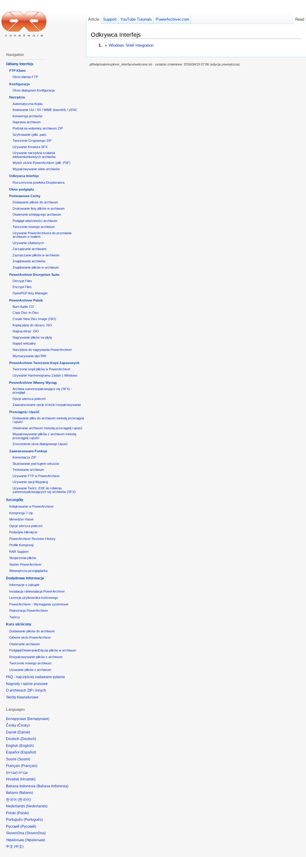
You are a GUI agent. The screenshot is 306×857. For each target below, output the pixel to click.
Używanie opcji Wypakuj (30, 482)
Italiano (26, 793)
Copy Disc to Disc (26, 312)
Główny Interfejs (19, 64)
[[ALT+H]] (24, 24)
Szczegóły (14, 500)
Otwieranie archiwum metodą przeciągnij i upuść (47, 428)
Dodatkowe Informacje (25, 578)
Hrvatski (27, 779)
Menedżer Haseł (21, 519)
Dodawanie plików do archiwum (35, 202)
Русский (28, 826)
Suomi (24, 759)
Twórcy (14, 617)
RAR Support (18, 551)
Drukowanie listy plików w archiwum (39, 208)
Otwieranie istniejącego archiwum (37, 214)
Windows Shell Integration (131, 45)
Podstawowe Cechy (24, 196)
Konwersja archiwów (27, 116)
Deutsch (28, 739)
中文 (18, 846)
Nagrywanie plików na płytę (32, 337)
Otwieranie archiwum (24, 644)
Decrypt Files (22, 281)
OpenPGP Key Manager (30, 293)
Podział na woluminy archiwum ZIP (38, 128)
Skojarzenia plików (22, 558)
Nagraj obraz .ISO (26, 331)
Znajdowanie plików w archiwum (36, 267)
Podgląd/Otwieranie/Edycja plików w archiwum (42, 650)
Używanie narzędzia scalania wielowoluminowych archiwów (34, 154)
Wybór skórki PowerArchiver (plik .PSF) (42, 163)
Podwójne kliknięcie (23, 532)
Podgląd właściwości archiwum (35, 221)
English (26, 746)
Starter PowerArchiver (25, 564)
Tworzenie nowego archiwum (34, 227)
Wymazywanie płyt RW (29, 356)
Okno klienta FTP (25, 77)
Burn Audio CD (23, 306)
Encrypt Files (22, 287)
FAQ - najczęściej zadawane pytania (35, 677)
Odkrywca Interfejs (24, 176)
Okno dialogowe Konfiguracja (34, 90)
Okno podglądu (21, 189)
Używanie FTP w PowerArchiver (36, 476)
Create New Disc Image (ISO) (34, 319)
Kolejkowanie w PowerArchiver (31, 506)
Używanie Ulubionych (28, 243)
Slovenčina (35, 833)
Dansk (24, 732)
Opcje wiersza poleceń (29, 399)
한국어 (24, 799)
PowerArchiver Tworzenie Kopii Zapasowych (44, 363)
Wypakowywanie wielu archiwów (36, 169)
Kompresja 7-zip (21, 513)
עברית (11, 773)
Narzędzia (17, 97)
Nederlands (36, 806)
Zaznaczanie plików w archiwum (36, 255)
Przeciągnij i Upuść (24, 412)
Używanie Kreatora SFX (30, 147)
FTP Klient (17, 70)
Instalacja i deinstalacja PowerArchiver (37, 591)
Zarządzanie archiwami (29, 249)
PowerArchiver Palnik (26, 300)
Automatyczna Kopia (27, 104)
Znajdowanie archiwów (29, 261)
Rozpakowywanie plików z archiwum (35, 657)
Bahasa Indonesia (52, 786)
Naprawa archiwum (27, 122)
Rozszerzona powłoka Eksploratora (39, 182)
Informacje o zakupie (24, 585)
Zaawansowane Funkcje (28, 451)
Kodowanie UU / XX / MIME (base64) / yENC (45, 110)
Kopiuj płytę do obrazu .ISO (32, 325)
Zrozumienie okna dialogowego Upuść (40, 444)
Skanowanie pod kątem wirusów (36, 463)
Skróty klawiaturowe (22, 697)
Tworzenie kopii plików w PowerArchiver (42, 369)
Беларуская (38, 719)
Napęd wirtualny (24, 343)
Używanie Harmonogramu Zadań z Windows (45, 375)
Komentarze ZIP (24, 457)
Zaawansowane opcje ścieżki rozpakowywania (47, 405)
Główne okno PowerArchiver (30, 637)
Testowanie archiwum (28, 469)
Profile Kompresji (21, 545)
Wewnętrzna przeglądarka (28, 571)
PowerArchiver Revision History (32, 539)
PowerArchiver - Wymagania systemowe (38, 604)
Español (28, 752)
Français (29, 766)
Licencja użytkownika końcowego (33, 597)
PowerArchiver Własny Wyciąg (33, 382)
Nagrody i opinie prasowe (27, 684)
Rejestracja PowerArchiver (28, 610)
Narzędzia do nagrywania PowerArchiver (42, 349)
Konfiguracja (19, 84)
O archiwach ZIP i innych (26, 690)
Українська (35, 840)
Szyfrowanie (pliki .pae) (29, 134)
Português (33, 820)
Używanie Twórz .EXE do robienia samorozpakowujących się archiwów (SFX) (44, 490)
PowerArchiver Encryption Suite (34, 274)
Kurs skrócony (18, 624)
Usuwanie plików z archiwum (30, 670)
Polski (23, 813)
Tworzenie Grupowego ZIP (32, 140)
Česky (23, 725)
